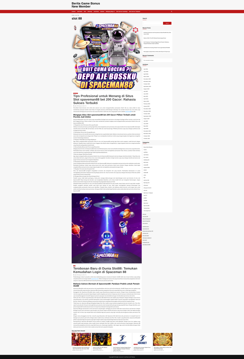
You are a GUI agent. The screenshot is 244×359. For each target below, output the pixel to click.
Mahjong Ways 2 (110, 11)
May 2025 (146, 96)
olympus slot (145, 233)
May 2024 (146, 126)
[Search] (171, 11)
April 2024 (146, 128)
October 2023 (147, 135)
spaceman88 (128, 111)
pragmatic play (146, 242)
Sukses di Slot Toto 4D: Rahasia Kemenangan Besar (155, 38)
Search (145, 18)
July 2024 (146, 121)
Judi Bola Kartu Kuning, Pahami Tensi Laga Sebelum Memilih (157, 47)
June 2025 (146, 93)
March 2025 (146, 101)
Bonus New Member (148, 147)
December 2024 (147, 108)
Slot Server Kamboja (121, 11)
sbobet (145, 170)
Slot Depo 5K (146, 182)
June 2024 (146, 123)
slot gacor (146, 185)
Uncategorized (147, 210)
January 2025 (147, 106)
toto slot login (146, 235)
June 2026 (146, 71)
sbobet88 (146, 172)
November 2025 (147, 81)
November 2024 (147, 111)
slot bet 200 (76, 93)
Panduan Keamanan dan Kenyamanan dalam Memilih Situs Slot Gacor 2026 (157, 33)
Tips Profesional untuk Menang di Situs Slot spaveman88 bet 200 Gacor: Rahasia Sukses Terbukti (104, 99)
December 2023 (147, 131)
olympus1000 (147, 167)
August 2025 (146, 88)
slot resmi (145, 240)
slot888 (145, 200)
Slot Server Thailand (134, 11)
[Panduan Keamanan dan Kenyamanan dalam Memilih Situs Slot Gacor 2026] (81, 339)
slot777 (145, 195)
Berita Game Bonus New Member (86, 5)
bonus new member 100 (148, 231)
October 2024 (147, 113)
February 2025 (147, 103)
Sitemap (90, 11)
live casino (146, 157)
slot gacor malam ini (147, 237)
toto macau (145, 223)
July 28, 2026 (99, 350)
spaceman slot (94, 278)
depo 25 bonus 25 (146, 218)
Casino (73, 11)
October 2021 (147, 138)
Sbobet (102, 11)
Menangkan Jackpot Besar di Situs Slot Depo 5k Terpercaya (157, 51)
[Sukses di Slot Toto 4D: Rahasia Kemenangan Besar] (101, 339)
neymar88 (146, 164)
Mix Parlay (146, 162)
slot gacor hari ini (147, 187)
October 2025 (147, 83)
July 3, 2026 (160, 350)
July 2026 (146, 69)
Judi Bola (79, 11)
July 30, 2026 (79, 350)
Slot (85, 11)
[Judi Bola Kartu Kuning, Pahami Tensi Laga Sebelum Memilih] (142, 339)
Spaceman (146, 203)
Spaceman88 (146, 205)
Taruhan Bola (146, 208)
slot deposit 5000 (146, 244)
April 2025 (146, 98)
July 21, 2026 (120, 351)
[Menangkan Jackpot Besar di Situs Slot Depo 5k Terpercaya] (162, 339)
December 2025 (147, 78)
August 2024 (146, 118)
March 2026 (146, 76)
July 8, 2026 (140, 350)
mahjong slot (146, 159)
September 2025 (147, 86)
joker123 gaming (146, 221)
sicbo (145, 175)
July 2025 (146, 91)
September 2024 (147, 116)
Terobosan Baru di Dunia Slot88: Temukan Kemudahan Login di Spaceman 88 (105, 270)
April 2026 (146, 74)
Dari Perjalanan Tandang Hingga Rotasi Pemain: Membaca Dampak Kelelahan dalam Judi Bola (156, 42)
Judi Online (146, 154)
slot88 (145, 197)
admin (74, 350)
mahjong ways (146, 226)
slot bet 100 (145, 216)
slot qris (145, 190)
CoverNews (126, 357)
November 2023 (147, 133)
